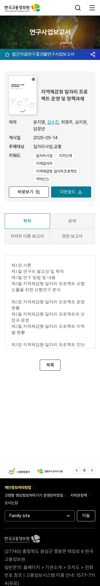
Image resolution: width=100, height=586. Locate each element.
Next (92, 470)
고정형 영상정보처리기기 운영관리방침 (33, 495)
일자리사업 (44, 155)
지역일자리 (44, 163)
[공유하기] (92, 54)
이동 (86, 515)
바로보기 (25, 192)
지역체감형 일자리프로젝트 (56, 171)
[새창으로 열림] (19, 471)
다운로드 (68, 192)
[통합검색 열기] (78, 8)
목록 (50, 365)
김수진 (53, 122)
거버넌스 (42, 179)
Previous (76, 470)
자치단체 (65, 155)
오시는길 (11, 503)
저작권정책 (78, 495)
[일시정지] (84, 470)
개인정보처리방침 (17, 487)
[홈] (7, 54)
